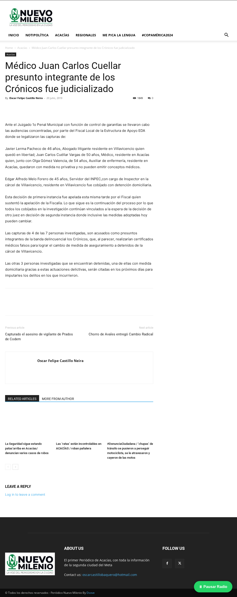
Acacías (62, 35)
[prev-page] (8, 467)
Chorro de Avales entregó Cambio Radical (121, 334)
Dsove (91, 593)
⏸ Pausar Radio (213, 587)
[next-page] (15, 467)
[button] (226, 35)
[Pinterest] (31, 108)
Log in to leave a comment (25, 494)
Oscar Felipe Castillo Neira (26, 98)
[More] (52, 108)
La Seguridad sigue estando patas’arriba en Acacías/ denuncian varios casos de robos (27, 448)
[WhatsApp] (41, 108)
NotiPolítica (37, 35)
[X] (20, 108)
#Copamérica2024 (157, 35)
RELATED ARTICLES (22, 399)
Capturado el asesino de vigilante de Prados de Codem (39, 336)
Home (9, 48)
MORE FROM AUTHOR (58, 399)
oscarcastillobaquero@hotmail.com (109, 574)
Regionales (86, 35)
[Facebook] (9, 108)
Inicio (13, 35)
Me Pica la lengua (119, 35)
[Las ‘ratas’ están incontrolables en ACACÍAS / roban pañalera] (79, 424)
